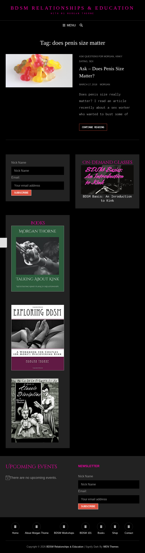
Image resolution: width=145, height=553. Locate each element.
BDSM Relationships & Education (73, 8)
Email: (15, 177)
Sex (91, 61)
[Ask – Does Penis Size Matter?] (39, 70)
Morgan (105, 84)
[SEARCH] (81, 25)
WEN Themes (111, 546)
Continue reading (94, 128)
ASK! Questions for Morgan (96, 56)
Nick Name (18, 162)
